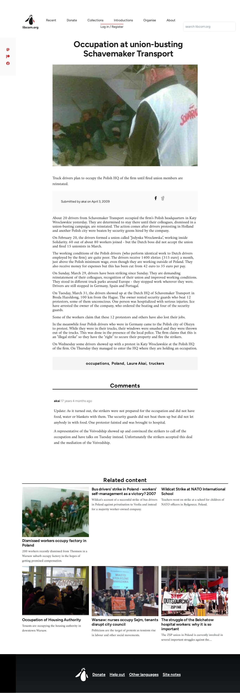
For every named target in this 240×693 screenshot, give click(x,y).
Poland (118, 363)
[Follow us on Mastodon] (8, 49)
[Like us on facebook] (8, 63)
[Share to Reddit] (163, 198)
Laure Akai (136, 363)
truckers (156, 363)
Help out (117, 674)
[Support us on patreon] (8, 56)
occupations (97, 363)
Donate (98, 674)
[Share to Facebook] (155, 198)
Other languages (143, 674)
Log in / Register (111, 27)
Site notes (172, 674)
